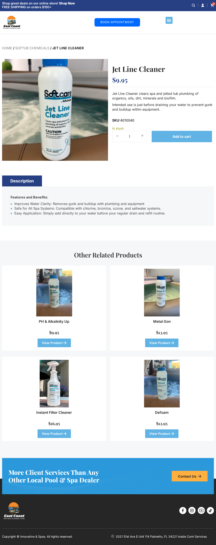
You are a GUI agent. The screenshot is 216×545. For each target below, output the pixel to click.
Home (7, 48)
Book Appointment (117, 22)
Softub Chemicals (32, 48)
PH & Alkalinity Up (54, 321)
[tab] (22, 180)
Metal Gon (162, 321)
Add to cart (182, 136)
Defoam (162, 412)
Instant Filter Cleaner (54, 412)
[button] (169, 20)
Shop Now (67, 3)
